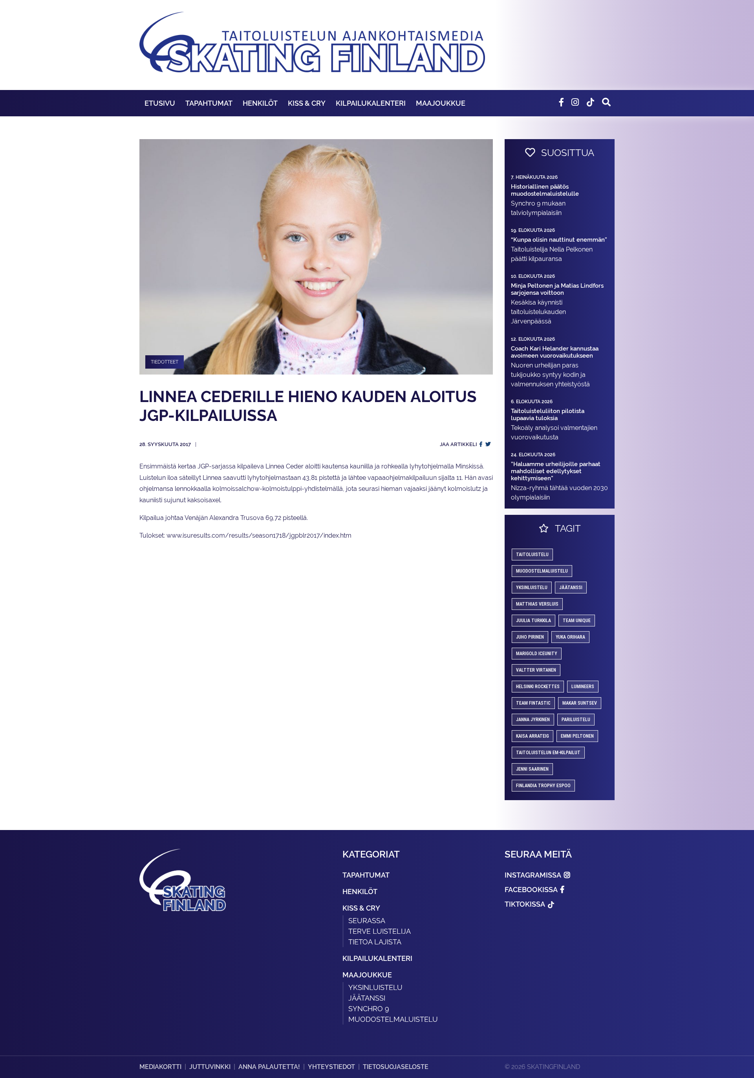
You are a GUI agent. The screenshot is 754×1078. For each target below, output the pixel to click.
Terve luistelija (379, 931)
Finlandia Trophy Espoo (543, 785)
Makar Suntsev (579, 703)
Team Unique (577, 620)
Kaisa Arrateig (532, 736)
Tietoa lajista (374, 942)
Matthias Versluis (537, 604)
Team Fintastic (533, 703)
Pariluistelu (576, 719)
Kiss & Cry (307, 103)
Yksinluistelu (375, 987)
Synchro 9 (368, 1009)
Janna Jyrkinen (533, 719)
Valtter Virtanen (536, 670)
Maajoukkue (440, 103)
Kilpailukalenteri (371, 103)
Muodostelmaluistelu (542, 571)
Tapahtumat (208, 103)
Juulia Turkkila (533, 620)
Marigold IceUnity (536, 653)
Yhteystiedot (331, 1067)
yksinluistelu (531, 587)
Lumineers (582, 686)
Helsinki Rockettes (538, 686)
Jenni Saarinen (532, 769)
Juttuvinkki (210, 1067)
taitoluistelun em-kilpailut (548, 752)
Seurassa (366, 920)
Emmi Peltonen (577, 736)
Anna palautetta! (269, 1067)
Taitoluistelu (532, 554)
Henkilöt (260, 103)
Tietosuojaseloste (395, 1067)
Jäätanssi (570, 587)
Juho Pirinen (530, 637)
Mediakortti (160, 1067)
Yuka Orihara (570, 637)
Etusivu (160, 103)
